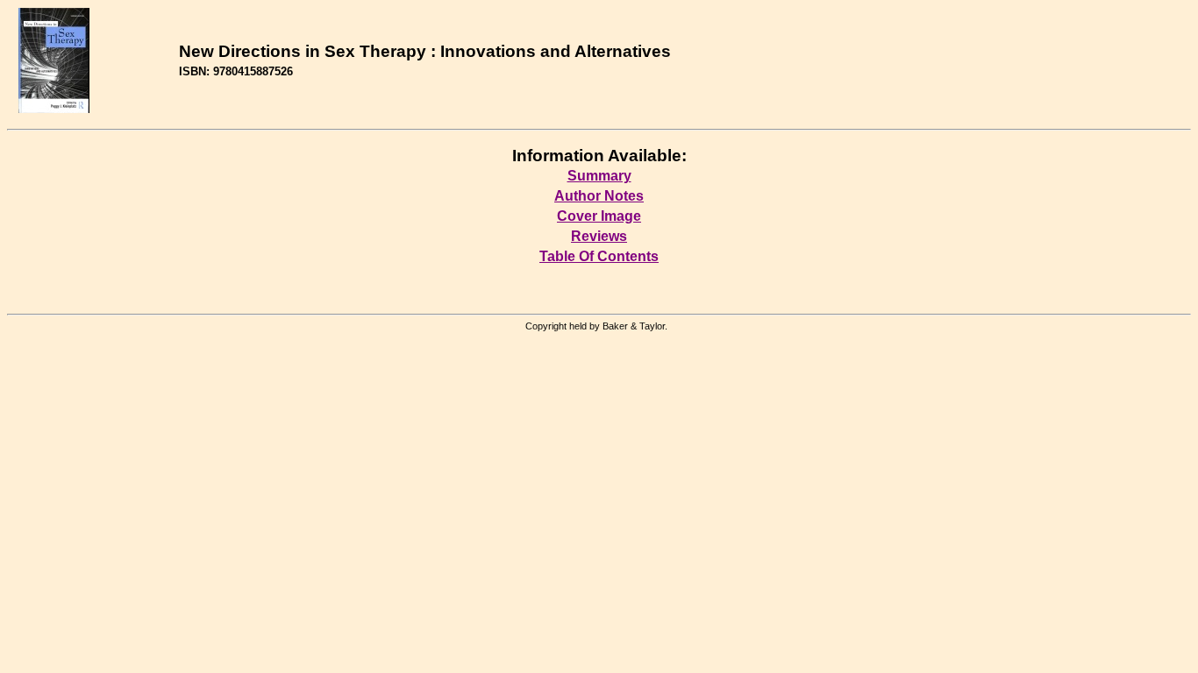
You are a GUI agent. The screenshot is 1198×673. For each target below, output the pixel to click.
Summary (599, 175)
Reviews (599, 236)
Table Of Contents (599, 256)
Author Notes (599, 195)
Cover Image (599, 216)
